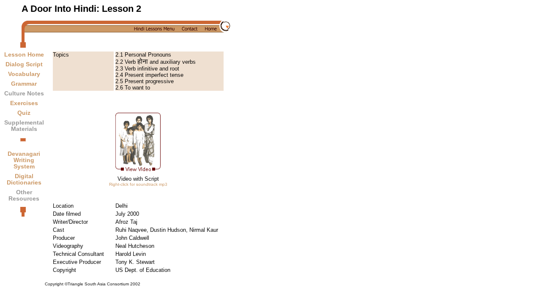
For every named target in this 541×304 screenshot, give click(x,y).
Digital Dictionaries (24, 179)
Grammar (24, 84)
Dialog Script (24, 64)
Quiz (23, 113)
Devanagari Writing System (24, 160)
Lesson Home (24, 55)
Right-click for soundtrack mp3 (138, 184)
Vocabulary (24, 74)
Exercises (24, 103)
